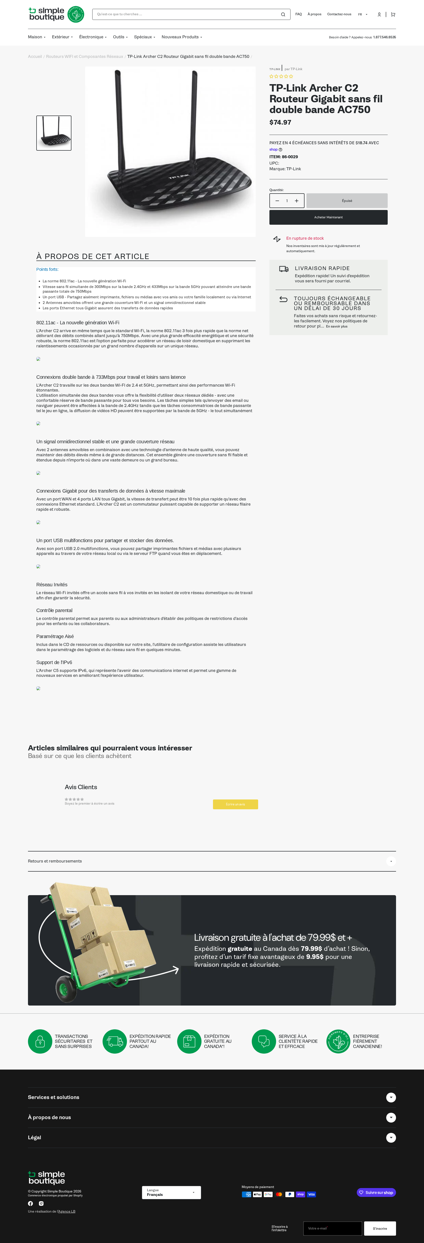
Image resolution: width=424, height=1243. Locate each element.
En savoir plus (336, 326)
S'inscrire (380, 1229)
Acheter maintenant (328, 217)
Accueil (35, 56)
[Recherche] (284, 14)
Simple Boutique (60, 1191)
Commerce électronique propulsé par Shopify (55, 1195)
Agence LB (66, 1211)
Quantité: (276, 190)
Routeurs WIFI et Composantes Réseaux (84, 56)
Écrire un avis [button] (235, 804)
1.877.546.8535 (384, 37)
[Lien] (212, 950)
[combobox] (191, 14)
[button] (379, 14)
